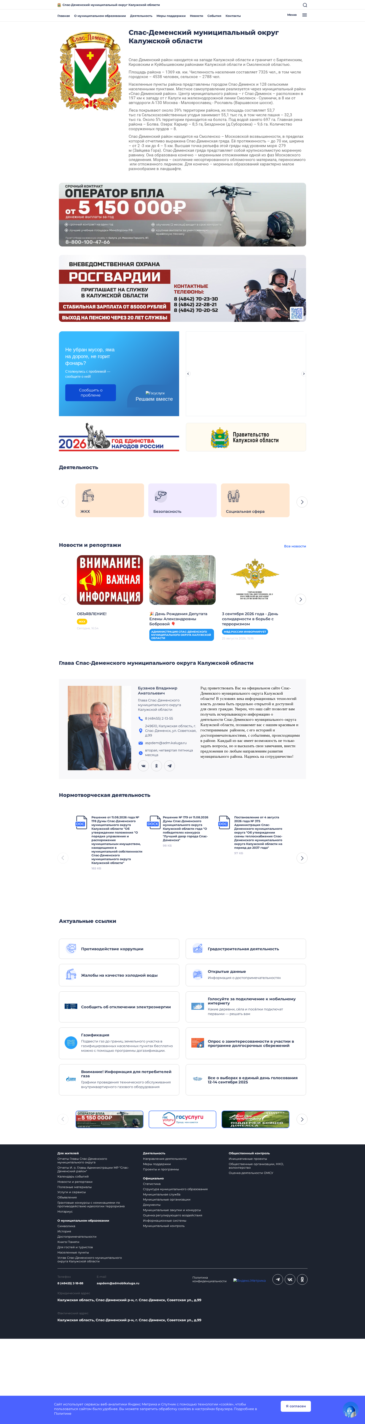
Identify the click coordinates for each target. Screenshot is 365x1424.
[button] (302, 502)
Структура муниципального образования (175, 1189)
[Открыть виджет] (351, 1410)
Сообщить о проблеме (90, 393)
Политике (62, 1414)
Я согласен (296, 1406)
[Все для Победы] (255, 1119)
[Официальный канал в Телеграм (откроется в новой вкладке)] (277, 1279)
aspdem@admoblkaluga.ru (118, 1283)
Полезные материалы (74, 1187)
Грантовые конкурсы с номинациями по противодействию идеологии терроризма (91, 1204)
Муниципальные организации (167, 1199)
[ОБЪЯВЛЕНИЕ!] (110, 580)
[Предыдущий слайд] (188, 373)
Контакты (233, 16)
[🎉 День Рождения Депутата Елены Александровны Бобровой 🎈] (182, 580)
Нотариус (65, 1211)
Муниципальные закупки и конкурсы (172, 1210)
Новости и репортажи (75, 1182)
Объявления (67, 1197)
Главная (63, 16)
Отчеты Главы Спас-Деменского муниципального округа (82, 1160)
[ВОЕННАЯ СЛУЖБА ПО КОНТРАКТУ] (182, 214)
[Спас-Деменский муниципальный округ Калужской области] (90, 70)
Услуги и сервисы (71, 1192)
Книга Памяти (68, 1242)
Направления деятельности (165, 1159)
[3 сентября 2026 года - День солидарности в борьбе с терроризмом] (255, 580)
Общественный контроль (249, 1153)
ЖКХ (82, 621)
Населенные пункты (73, 1252)
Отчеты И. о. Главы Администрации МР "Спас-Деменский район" (93, 1169)
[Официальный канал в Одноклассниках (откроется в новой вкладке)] (302, 1279)
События (214, 16)
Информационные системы (164, 1220)
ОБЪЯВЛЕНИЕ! (91, 614)
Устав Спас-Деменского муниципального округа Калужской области (89, 1259)
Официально (153, 1178)
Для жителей (68, 1153)
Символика (66, 1226)
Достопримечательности (77, 1237)
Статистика (152, 1184)
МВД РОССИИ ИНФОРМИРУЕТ (245, 631)
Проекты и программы (161, 1169)
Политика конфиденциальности (209, 1279)
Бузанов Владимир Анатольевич (157, 691)
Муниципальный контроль (164, 1226)
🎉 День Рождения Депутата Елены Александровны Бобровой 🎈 (178, 619)
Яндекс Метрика (142, 1404)
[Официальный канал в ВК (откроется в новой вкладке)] (290, 1279)
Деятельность (141, 16)
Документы (152, 1205)
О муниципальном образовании (100, 16)
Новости (196, 16)
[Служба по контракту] (109, 1119)
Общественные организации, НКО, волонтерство (256, 1166)
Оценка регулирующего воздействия (172, 1215)
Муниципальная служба (161, 1194)
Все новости (295, 546)
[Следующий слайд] (303, 373)
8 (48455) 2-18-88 (70, 1283)
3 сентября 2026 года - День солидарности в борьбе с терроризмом (250, 619)
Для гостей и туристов (75, 1247)
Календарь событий (73, 1176)
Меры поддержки (171, 16)
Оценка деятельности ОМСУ (251, 1173)
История (64, 1231)
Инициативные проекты (248, 1159)
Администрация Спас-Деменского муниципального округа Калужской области (181, 635)
